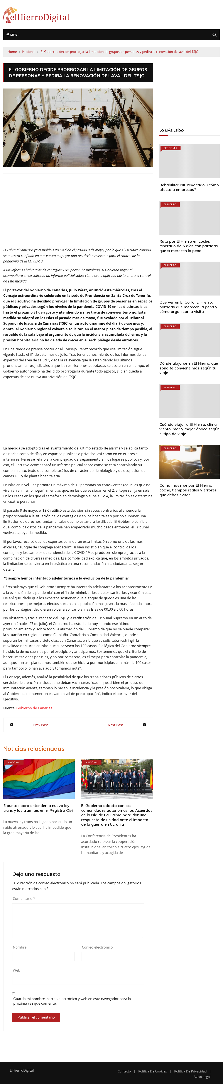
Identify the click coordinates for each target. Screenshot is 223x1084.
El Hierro (170, 204)
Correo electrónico (97, 947)
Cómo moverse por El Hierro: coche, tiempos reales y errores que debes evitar (188, 490)
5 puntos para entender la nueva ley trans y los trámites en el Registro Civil (38, 808)
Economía (170, 148)
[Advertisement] (78, 215)
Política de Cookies (152, 1071)
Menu (14, 35)
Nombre (20, 947)
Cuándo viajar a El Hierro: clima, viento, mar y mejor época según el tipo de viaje (189, 429)
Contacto (124, 1071)
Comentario (24, 898)
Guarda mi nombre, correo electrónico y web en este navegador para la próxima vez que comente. (72, 1001)
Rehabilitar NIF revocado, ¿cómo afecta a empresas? (189, 187)
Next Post (115, 725)
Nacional (14, 762)
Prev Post (40, 725)
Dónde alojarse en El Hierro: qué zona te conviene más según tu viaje (188, 368)
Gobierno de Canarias (34, 708)
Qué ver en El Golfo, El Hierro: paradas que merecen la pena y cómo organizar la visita (188, 307)
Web (16, 970)
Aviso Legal (202, 1076)
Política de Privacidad (190, 1071)
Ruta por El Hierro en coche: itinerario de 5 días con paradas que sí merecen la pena (188, 246)
